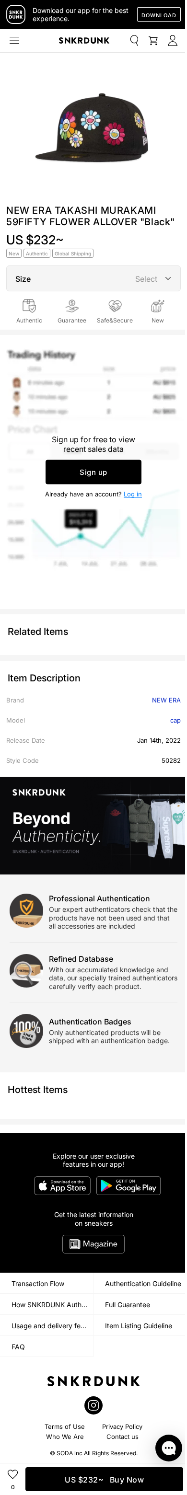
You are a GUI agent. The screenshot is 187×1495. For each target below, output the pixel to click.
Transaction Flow (38, 1283)
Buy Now (104, 1479)
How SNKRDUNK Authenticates (52, 1304)
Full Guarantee (127, 1304)
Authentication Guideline (143, 1283)
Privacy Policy (122, 1426)
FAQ (18, 1347)
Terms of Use (65, 1426)
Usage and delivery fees (50, 1326)
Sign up (93, 472)
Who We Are (65, 1436)
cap (175, 720)
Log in (133, 494)
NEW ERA (166, 700)
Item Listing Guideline (138, 1326)
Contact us (122, 1436)
